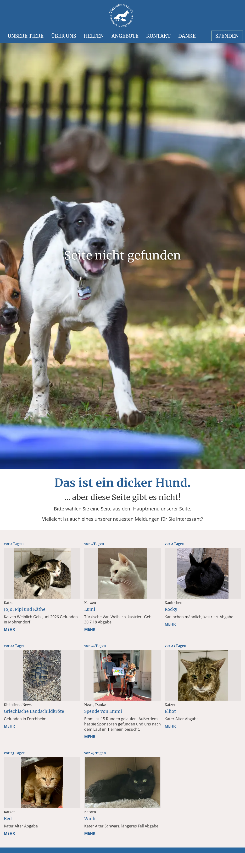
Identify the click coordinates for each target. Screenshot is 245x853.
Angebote (125, 36)
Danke (187, 36)
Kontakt (158, 36)
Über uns (63, 36)
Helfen (94, 36)
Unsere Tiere (26, 36)
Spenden (227, 36)
